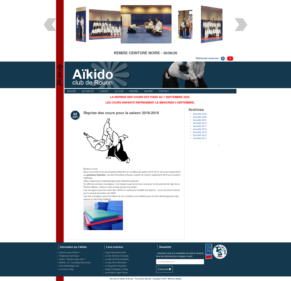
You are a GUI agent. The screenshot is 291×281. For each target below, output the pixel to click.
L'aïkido (104, 91)
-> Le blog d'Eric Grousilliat (115, 265)
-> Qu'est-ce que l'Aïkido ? (68, 252)
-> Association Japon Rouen (115, 272)
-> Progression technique (68, 255)
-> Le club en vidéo (65, 269)
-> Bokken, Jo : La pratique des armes (74, 262)
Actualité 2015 (200, 132)
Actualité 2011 (200, 138)
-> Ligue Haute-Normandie (114, 252)
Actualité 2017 (200, 126)
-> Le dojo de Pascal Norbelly (116, 259)
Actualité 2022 (200, 116)
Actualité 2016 (200, 129)
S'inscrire (163, 269)
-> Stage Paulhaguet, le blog (115, 269)
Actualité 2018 (200, 122)
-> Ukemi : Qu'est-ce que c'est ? (71, 259)
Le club (119, 91)
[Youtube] (230, 58)
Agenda (133, 91)
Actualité (88, 91)
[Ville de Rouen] (209, 251)
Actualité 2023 (200, 113)
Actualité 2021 (200, 119)
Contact (164, 91)
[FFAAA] (220, 251)
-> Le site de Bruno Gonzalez (116, 255)
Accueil (71, 91)
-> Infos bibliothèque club (68, 265)
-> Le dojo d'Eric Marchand (114, 262)
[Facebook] (223, 58)
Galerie (148, 91)
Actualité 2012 (200, 135)
